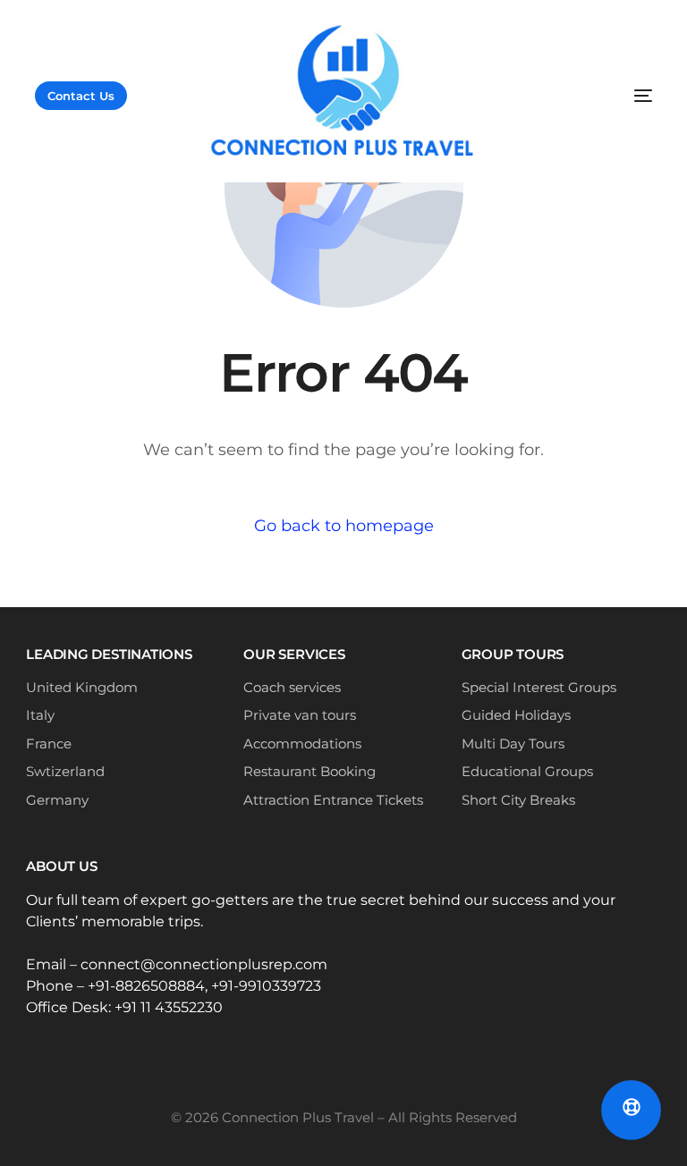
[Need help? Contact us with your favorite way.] (631, 1110)
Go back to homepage (344, 526)
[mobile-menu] (571, 95)
